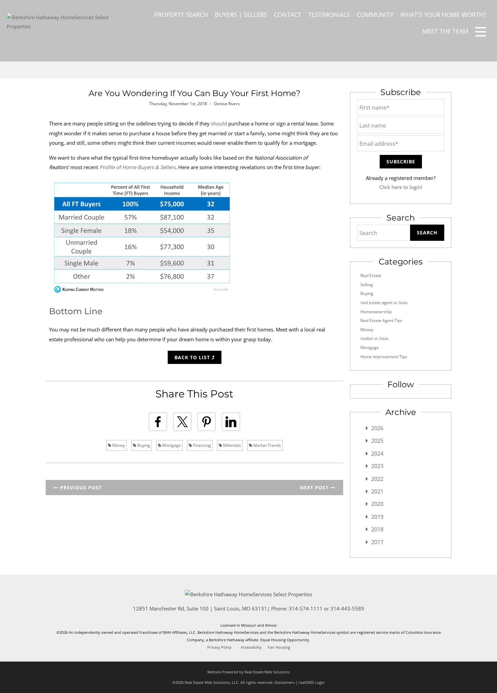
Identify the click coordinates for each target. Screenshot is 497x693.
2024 (377, 453)
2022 (377, 479)
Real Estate (370, 275)
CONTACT (287, 14)
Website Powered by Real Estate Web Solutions (248, 671)
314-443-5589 (347, 608)
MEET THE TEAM (445, 31)
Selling (366, 284)
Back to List (193, 357)
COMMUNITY (375, 14)
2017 (377, 542)
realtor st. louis (374, 338)
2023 (377, 466)
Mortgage (171, 445)
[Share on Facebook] (158, 422)
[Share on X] (182, 422)
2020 (377, 504)
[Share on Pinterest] (206, 422)
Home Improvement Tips (383, 357)
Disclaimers (284, 682)
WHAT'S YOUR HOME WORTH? (443, 14)
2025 (377, 440)
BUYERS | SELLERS (241, 14)
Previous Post (80, 487)
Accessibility (251, 647)
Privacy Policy (219, 647)
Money (118, 445)
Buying (143, 445)
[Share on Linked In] (231, 422)
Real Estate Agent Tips (381, 320)
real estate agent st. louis (384, 302)
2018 (377, 529)
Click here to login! (400, 187)
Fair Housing (279, 647)
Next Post (315, 487)
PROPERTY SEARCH (181, 14)
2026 (377, 428)
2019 (377, 517)
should (219, 123)
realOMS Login (312, 682)
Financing (201, 445)
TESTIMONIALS (329, 14)
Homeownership (376, 312)
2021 (377, 491)
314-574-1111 (306, 608)
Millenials (231, 445)
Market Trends (266, 445)
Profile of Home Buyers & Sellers (137, 167)
